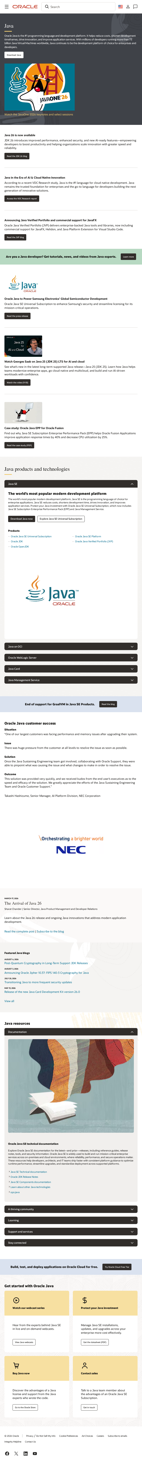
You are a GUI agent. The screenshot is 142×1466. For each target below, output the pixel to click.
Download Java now (22, 518)
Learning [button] (13, 1220)
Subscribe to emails (117, 1435)
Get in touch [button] (89, 1407)
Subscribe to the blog (50, 931)
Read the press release (17, 316)
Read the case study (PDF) (19, 445)
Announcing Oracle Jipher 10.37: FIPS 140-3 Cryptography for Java (46, 972)
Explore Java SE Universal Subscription (61, 518)
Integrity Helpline (12, 1441)
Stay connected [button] (17, 1242)
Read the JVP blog (15, 237)
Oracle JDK (17, 541)
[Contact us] (135, 6)
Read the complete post (19, 931)
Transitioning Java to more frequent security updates (38, 982)
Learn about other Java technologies (30, 1187)
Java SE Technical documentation (29, 1171)
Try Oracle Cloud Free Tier (117, 1267)
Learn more (127, 255)
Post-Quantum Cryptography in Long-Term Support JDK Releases (46, 963)
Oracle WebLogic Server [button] (22, 657)
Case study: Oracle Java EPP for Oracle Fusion (34, 428)
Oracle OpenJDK (20, 546)
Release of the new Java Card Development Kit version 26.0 (42, 992)
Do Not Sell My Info (45, 1435)
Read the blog (108, 704)
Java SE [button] (12, 483)
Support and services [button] (20, 1231)
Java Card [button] (14, 668)
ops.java (15, 1192)
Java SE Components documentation (31, 1182)
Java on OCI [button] (15, 646)
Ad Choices (87, 1435)
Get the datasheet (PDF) (94, 1342)
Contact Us (30, 1441)
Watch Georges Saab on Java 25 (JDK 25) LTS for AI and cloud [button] (44, 361)
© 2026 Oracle (11, 1435)
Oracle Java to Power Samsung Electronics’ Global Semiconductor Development (55, 298)
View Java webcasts (24, 1342)
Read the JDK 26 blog (17, 156)
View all (9, 1001)
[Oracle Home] (25, 6)
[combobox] (78, 6)
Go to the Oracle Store (25, 1407)
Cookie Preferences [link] (68, 1435)
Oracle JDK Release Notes (24, 1176)
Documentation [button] (17, 1031)
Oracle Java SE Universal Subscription (31, 536)
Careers (100, 1435)
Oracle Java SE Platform (88, 536)
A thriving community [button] (21, 1209)
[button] (6, 6)
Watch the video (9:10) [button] (17, 382)
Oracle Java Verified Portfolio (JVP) (94, 541)
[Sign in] (128, 6)
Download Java (14, 55)
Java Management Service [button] (24, 680)
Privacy (29, 1435)
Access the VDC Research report (22, 198)
